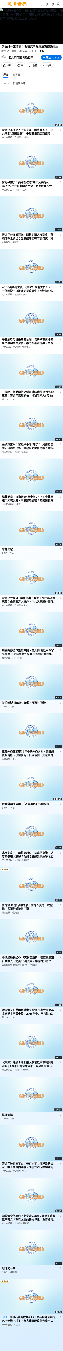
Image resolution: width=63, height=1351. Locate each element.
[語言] (46, 4)
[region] (31, 26)
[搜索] (40, 4)
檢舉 (48, 65)
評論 (5, 74)
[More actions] (60, 130)
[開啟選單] (3, 4)
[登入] (58, 4)
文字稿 (16, 74)
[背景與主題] (52, 4)
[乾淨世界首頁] (17, 4)
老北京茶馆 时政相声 (20, 57)
